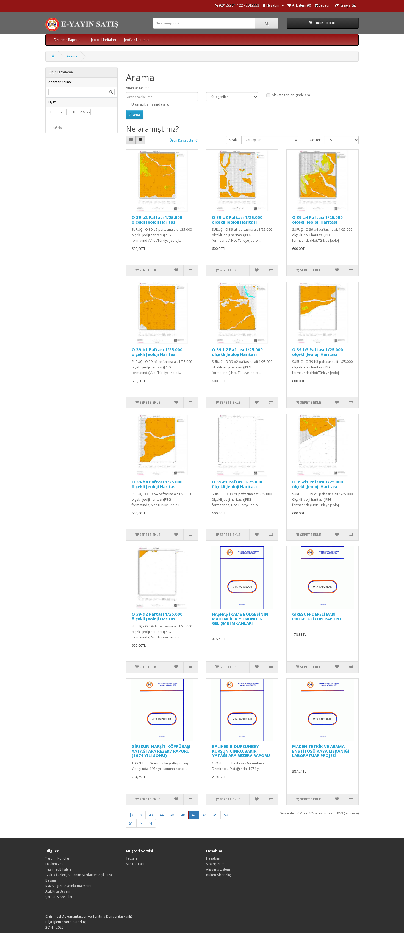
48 (204, 815)
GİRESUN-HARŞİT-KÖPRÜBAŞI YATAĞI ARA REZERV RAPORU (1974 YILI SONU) (161, 751)
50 (226, 815)
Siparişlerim (215, 864)
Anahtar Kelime (138, 88)
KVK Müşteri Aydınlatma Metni (68, 886)
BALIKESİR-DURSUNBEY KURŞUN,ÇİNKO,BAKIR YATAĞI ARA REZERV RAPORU (241, 751)
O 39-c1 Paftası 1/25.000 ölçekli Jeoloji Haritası (237, 484)
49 (215, 815)
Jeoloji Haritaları (103, 39)
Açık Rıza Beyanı (57, 891)
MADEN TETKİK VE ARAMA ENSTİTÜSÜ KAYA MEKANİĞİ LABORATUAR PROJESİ (320, 751)
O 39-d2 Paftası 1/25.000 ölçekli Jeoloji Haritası (157, 616)
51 (131, 823)
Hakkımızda (54, 864)
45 (172, 815)
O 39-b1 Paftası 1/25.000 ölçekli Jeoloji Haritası (157, 352)
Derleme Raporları (68, 39)
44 (162, 815)
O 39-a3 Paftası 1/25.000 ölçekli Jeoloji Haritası (237, 219)
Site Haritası (135, 864)
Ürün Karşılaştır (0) (184, 140)
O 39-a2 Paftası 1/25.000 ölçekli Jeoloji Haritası (157, 219)
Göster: (315, 139)
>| (151, 823)
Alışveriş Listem (218, 869)
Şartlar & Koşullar (59, 897)
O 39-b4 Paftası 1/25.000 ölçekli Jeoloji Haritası (157, 484)
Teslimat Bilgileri (58, 869)
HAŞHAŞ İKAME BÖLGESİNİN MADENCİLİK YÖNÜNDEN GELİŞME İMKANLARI (240, 618)
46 (183, 815)
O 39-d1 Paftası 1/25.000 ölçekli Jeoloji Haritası (317, 484)
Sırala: (234, 139)
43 (151, 815)
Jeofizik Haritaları (137, 39)
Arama (72, 56)
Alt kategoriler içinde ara (291, 95)
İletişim (131, 858)
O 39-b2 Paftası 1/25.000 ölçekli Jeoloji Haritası (237, 352)
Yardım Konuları (57, 858)
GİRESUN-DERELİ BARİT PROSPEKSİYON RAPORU (316, 616)
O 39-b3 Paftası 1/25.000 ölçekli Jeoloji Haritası (317, 352)
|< (131, 815)
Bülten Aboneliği (219, 875)
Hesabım (213, 858)
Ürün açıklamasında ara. (150, 104)
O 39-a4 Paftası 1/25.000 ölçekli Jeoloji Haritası (317, 219)
